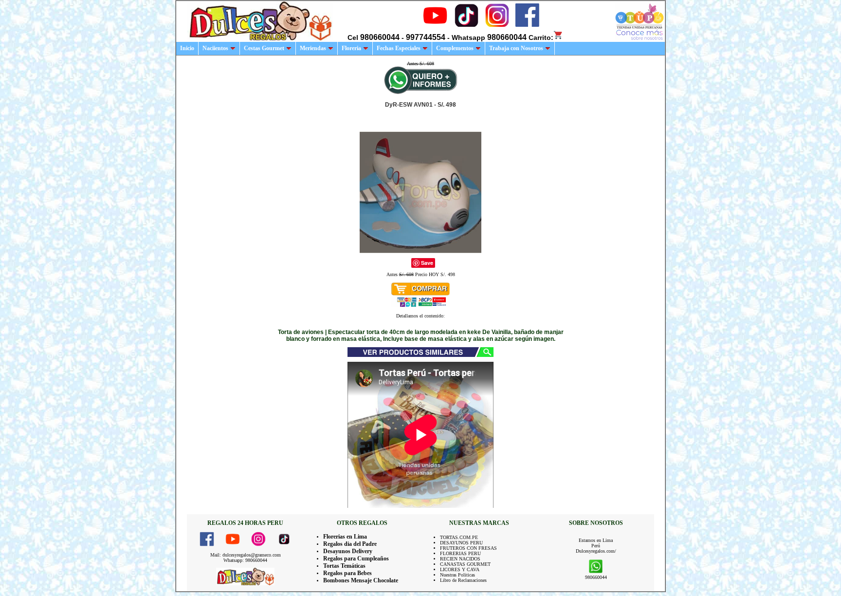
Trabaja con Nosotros (516, 48)
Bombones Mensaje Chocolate (360, 580)
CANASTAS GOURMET (465, 564)
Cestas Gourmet (264, 48)
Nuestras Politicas (457, 574)
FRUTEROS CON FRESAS (468, 548)
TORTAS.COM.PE (459, 537)
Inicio (187, 48)
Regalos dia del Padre (350, 543)
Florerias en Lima (345, 536)
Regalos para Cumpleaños (356, 558)
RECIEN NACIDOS (460, 558)
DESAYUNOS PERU (461, 542)
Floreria (351, 48)
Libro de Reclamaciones (463, 580)
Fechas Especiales (398, 48)
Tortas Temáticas (344, 565)
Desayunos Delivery (347, 551)
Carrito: (541, 37)
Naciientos (215, 48)
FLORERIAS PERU (460, 553)
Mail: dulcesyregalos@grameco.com (245, 555)
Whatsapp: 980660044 (245, 560)
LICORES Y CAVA (459, 569)
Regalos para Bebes (347, 573)
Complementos (455, 48)
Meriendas (313, 48)
